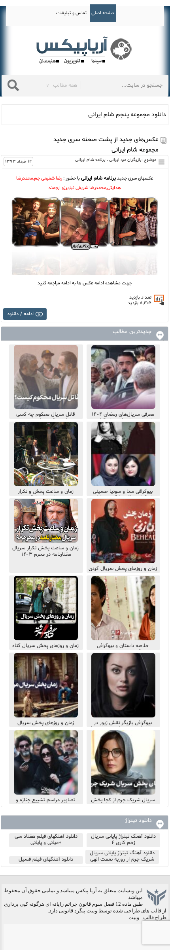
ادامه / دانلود (20, 314)
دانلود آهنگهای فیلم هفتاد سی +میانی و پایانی (46, 839)
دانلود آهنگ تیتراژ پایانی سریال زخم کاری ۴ (123, 839)
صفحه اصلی (102, 13)
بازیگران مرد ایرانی (125, 160)
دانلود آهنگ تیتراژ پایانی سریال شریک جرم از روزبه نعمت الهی (122, 856)
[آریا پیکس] (85, 50)
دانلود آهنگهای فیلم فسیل (46, 859)
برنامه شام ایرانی (90, 160)
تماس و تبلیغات (71, 13)
